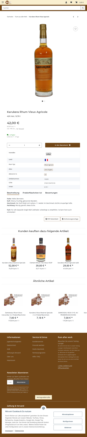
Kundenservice (37, 342)
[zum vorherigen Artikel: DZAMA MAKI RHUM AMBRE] (73, 16)
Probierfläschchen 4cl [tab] (32, 193)
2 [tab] (44, 101)
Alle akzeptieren (68, 414)
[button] (66, 2)
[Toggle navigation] (3, 1)
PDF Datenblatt (52, 219)
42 (45, 174)
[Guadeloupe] (46, 160)
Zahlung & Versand (14, 353)
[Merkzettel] (71, 2)
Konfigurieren (68, 421)
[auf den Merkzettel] (75, 29)
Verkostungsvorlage (70, 219)
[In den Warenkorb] (8, 23)
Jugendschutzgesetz (14, 342)
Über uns (10, 357)
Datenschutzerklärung (13, 389)
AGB (8, 349)
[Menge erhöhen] (39, 145)
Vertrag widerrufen (43, 397)
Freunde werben (38, 345)
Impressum (11, 360)
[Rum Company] (8, 2)
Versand (21, 129)
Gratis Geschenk (38, 349)
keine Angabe (48, 169)
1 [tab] (42, 101)
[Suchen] (82, 8)
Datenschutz (11, 345)
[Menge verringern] (9, 145)
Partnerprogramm (38, 353)
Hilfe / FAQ (36, 357)
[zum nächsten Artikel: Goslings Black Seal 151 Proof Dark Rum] (78, 16)
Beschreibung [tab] (13, 193)
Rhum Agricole (49, 165)
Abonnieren (21, 382)
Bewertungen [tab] (51, 193)
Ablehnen (67, 427)
